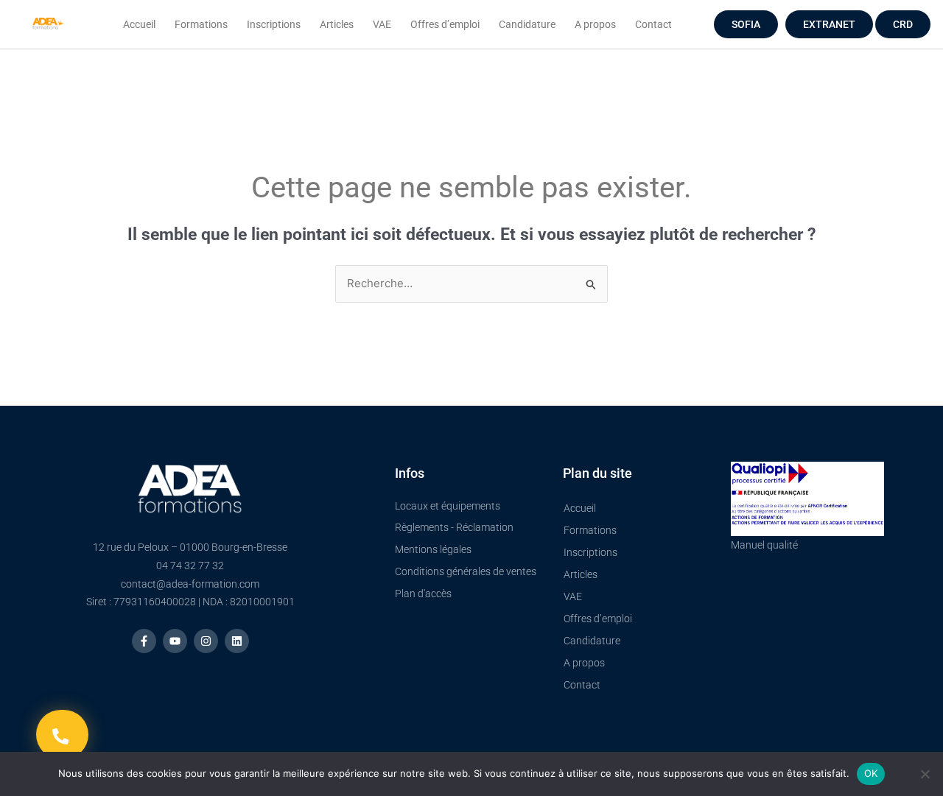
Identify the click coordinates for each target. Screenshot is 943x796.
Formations (201, 24)
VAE (382, 24)
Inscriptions (274, 24)
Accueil (139, 24)
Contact (653, 24)
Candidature (527, 24)
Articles (337, 24)
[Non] (924, 774)
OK (871, 773)
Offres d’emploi (445, 24)
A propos (595, 24)
